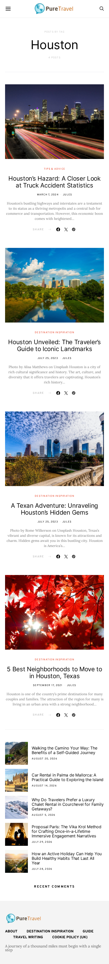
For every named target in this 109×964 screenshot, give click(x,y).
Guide (88, 931)
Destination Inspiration (54, 332)
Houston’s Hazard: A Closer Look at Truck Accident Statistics (54, 182)
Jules (67, 194)
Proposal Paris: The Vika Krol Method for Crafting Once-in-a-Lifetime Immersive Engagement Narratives (66, 831)
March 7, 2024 (48, 194)
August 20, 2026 (44, 758)
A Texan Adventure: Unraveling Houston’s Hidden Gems (54, 509)
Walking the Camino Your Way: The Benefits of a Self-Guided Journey (64, 750)
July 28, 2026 (42, 869)
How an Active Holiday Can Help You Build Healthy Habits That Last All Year (67, 858)
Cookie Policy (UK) (69, 937)
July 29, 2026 (42, 842)
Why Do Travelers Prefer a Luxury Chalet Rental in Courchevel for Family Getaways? (67, 804)
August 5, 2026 (44, 815)
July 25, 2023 (48, 358)
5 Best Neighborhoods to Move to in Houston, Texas (54, 672)
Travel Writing (28, 937)
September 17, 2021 (48, 685)
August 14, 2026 (44, 785)
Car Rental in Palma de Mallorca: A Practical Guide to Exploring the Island (67, 777)
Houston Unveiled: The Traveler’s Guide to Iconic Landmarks (54, 345)
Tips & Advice (54, 169)
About (11, 931)
